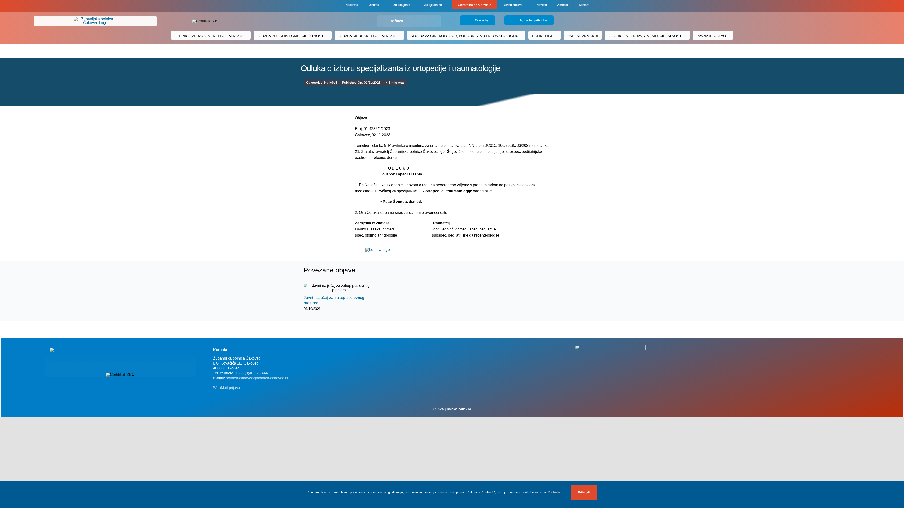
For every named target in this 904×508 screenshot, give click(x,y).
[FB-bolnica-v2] (610, 347)
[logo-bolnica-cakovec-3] (377, 250)
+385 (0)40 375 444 (251, 373)
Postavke (555, 492)
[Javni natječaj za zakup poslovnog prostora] (339, 288)
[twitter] (452, 398)
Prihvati (584, 492)
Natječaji (330, 82)
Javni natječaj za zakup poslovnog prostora (335, 288)
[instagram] (459, 398)
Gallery (343, 288)
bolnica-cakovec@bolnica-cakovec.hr (257, 378)
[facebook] (316, 6)
